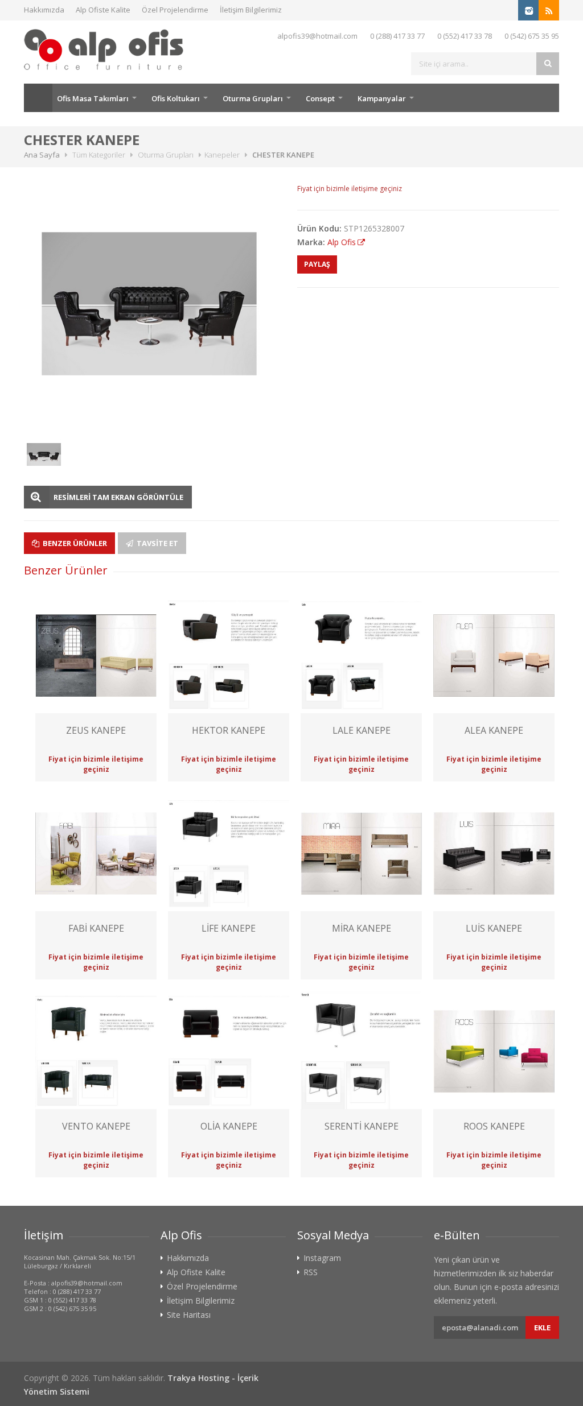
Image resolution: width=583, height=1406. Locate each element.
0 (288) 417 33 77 (397, 36)
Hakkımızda (44, 10)
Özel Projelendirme (175, 10)
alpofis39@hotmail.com (317, 36)
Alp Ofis (341, 242)
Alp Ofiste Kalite (103, 10)
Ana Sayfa (38, 98)
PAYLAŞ (317, 264)
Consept (320, 98)
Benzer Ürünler (74, 543)
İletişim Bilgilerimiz (251, 10)
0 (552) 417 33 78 (464, 36)
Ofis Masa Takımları (93, 98)
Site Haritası (189, 1315)
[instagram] (528, 10)
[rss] (549, 10)
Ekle (542, 1327)
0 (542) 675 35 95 (531, 36)
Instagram (322, 1258)
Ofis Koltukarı (175, 98)
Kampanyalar (382, 98)
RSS (310, 1272)
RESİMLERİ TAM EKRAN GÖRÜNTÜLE (118, 497)
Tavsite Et (156, 543)
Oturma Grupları (253, 98)
